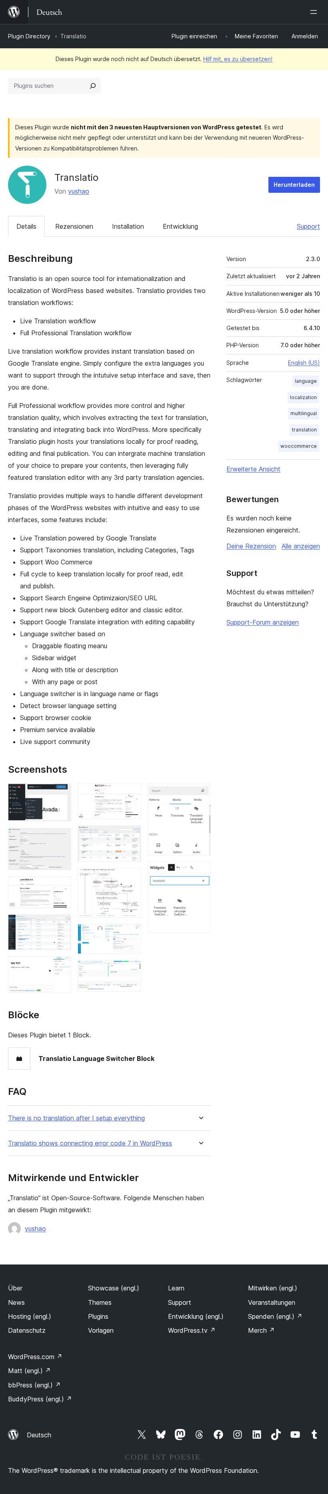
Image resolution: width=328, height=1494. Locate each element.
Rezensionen (74, 226)
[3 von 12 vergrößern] (60, 887)
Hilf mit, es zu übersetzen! (237, 58)
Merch (261, 1330)
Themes (100, 1302)
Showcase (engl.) (113, 1288)
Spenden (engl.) (275, 1316)
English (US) (304, 362)
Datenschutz (27, 1330)
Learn (176, 1288)
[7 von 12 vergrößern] (130, 836)
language (306, 381)
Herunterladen (294, 184)
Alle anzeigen (301, 546)
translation (304, 430)
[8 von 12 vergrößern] (130, 879)
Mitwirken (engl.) (272, 1288)
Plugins (98, 1316)
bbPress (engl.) (34, 1385)
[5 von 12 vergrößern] (60, 967)
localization (303, 397)
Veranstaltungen (271, 1302)
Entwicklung (180, 226)
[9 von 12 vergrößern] (130, 935)
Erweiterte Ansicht (253, 469)
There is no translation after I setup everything (76, 1118)
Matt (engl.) (29, 1371)
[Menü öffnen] (315, 12)
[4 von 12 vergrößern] (60, 925)
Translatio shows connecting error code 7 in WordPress (90, 1143)
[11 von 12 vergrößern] (200, 794)
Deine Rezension (251, 546)
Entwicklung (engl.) (196, 1316)
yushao (78, 191)
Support (308, 226)
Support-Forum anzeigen (262, 622)
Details (26, 226)
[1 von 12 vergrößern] (60, 794)
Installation (128, 226)
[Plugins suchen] (93, 86)
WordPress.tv (192, 1330)
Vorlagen (101, 1330)
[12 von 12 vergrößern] (200, 873)
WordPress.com (35, 1357)
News (16, 1302)
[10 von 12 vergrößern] (130, 971)
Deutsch (39, 1435)
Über (15, 1288)
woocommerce (298, 446)
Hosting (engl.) (29, 1316)
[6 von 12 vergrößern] (130, 794)
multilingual (303, 413)
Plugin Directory (29, 36)
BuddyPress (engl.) (40, 1399)
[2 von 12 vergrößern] (60, 839)
